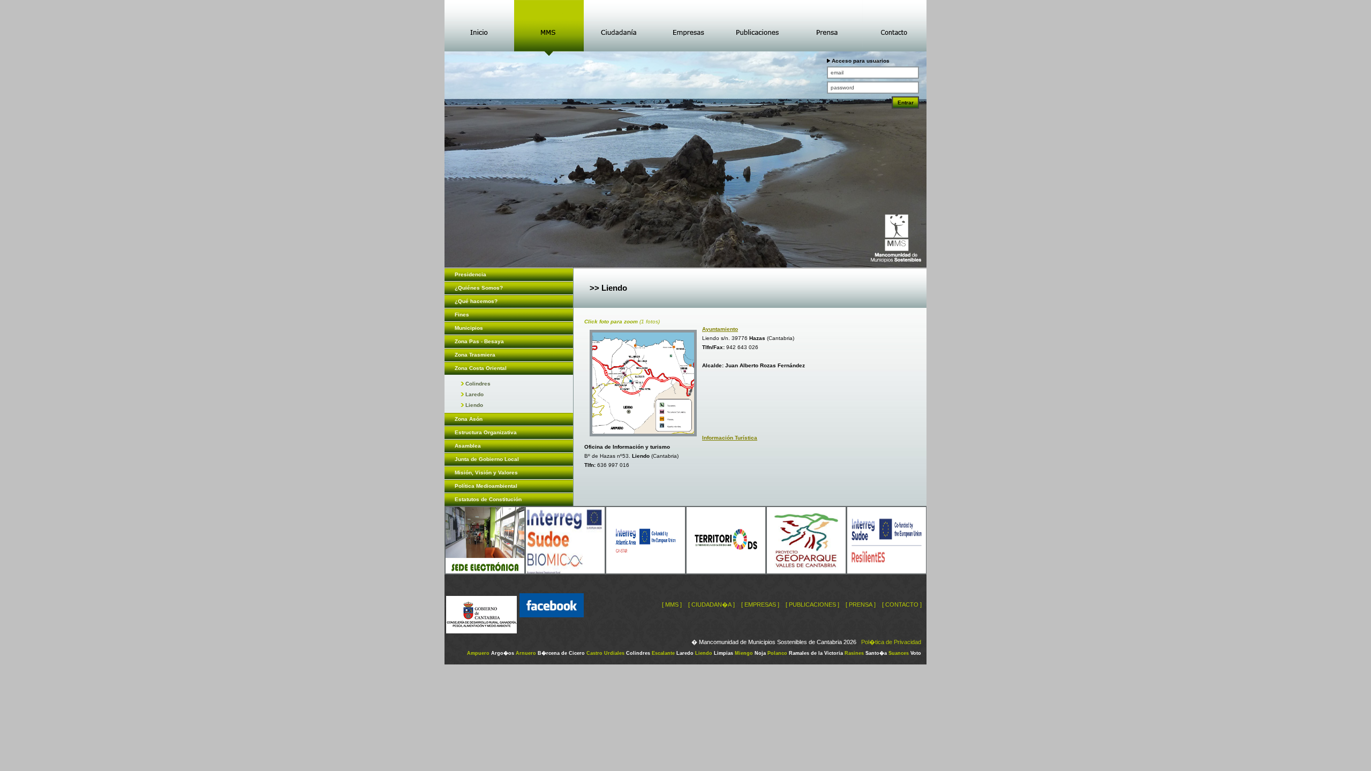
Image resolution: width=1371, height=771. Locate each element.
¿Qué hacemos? (476, 301)
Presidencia (470, 274)
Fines (462, 315)
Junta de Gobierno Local (487, 459)
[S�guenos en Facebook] (551, 631)
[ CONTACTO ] (902, 604)
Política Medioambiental (486, 486)
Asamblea (468, 446)
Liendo (473, 405)
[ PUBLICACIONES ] (812, 604)
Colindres (477, 384)
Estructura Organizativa (486, 432)
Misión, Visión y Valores (486, 472)
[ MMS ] (672, 604)
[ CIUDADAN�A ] (711, 604)
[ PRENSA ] (861, 604)
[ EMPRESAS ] (760, 604)
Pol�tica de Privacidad (891, 642)
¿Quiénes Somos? (479, 288)
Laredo (474, 394)
